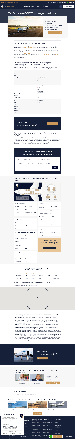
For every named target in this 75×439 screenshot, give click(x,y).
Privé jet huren (57, 422)
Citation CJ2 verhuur (46, 428)
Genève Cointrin (41, 85)
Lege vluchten (57, 433)
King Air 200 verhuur (46, 432)
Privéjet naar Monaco (11, 436)
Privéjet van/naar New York (36, 425)
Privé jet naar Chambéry (23, 436)
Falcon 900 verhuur (46, 436)
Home (9, 10)
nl (71, 2)
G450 (25, 53)
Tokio (39, 102)
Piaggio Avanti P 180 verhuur (47, 429)
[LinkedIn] (70, 2)
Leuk (40, 54)
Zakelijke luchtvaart (58, 425)
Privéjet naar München (11, 435)
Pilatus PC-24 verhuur (46, 426)
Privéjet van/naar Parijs (35, 428)
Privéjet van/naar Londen (35, 422)
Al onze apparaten (37, 413)
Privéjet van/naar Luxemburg (36, 432)
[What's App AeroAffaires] (67, 2)
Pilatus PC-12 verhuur (46, 425)
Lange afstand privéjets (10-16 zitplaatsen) (23, 10)
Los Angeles (46, 54)
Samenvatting (17, 38)
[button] (68, 6)
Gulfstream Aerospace (29, 47)
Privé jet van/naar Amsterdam (36, 435)
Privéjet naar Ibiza (22, 437)
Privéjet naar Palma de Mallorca (12, 438)
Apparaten (13, 10)
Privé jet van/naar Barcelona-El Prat (37, 436)
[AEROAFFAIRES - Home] (7, 6)
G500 (35, 48)
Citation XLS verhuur (46, 435)
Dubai (40, 87)
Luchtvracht (57, 430)
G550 (29, 53)
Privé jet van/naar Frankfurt (36, 426)
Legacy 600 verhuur (46, 438)
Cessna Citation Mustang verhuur (48, 422)
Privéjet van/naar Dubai (35, 429)
